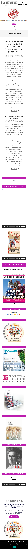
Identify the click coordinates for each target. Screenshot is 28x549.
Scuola (21, 58)
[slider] (23, 226)
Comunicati (18, 55)
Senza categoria (19, 121)
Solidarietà (8, 58)
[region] (14, 518)
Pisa (18, 58)
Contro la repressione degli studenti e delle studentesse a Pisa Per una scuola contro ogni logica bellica (14, 46)
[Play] (4, 226)
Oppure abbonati (14, 304)
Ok (14, 546)
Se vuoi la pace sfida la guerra (15, 56)
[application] (14, 226)
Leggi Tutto (14, 110)
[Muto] (19, 226)
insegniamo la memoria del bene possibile (14, 117)
